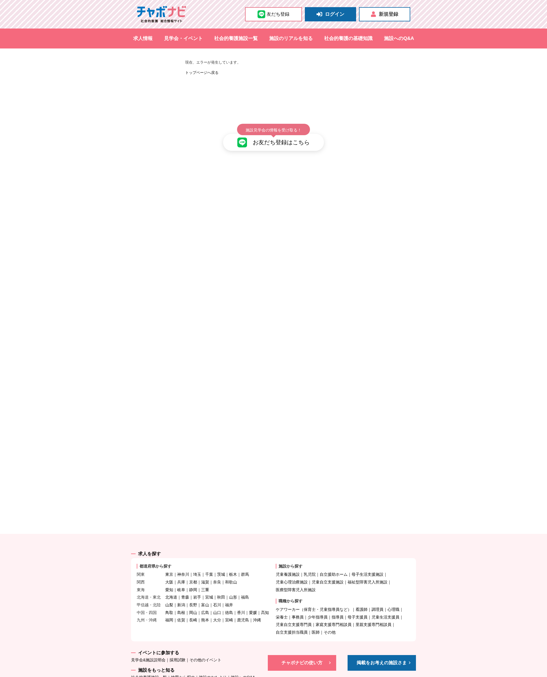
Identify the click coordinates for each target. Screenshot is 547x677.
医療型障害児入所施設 (296, 589)
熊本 (205, 620)
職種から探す (291, 601)
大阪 (169, 582)
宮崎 (229, 620)
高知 (265, 612)
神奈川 (183, 574)
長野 (193, 605)
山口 (217, 612)
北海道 (171, 597)
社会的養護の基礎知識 (348, 38)
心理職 (393, 609)
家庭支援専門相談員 (334, 624)
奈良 (217, 582)
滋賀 (205, 582)
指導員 (338, 617)
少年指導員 (318, 617)
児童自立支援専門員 (294, 624)
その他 (330, 632)
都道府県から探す (156, 566)
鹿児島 (243, 620)
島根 (181, 612)
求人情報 (143, 38)
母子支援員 (358, 617)
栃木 (233, 574)
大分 (217, 620)
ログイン (334, 14)
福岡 (169, 620)
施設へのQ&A (399, 38)
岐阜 (181, 589)
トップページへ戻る (202, 72)
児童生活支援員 (385, 617)
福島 (245, 597)
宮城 (209, 597)
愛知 (169, 589)
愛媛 (253, 612)
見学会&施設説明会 (148, 660)
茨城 (221, 574)
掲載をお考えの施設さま (382, 662)
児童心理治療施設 (292, 582)
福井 (229, 605)
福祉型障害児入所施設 (367, 582)
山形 (233, 597)
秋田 (221, 597)
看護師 (362, 609)
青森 (185, 597)
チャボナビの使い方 (302, 662)
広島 (205, 612)
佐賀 (181, 620)
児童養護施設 (288, 574)
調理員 (377, 609)
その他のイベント (205, 660)
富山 (205, 605)
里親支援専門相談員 (373, 624)
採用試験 (177, 660)
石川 (217, 605)
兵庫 (181, 582)
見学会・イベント (183, 38)
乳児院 (310, 574)
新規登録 (388, 14)
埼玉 (197, 574)
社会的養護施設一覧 (236, 38)
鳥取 (169, 612)
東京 (169, 574)
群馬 (245, 574)
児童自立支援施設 (328, 582)
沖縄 (257, 620)
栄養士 (282, 617)
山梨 (169, 605)
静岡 (193, 589)
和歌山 (231, 582)
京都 (193, 582)
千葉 (209, 574)
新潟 (181, 605)
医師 (316, 632)
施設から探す (291, 566)
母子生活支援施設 (367, 574)
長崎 (193, 620)
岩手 (197, 597)
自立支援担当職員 (292, 632)
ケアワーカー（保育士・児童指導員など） (314, 609)
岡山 (193, 612)
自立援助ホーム (334, 574)
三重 (205, 589)
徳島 (229, 612)
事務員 (298, 617)
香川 (241, 612)
